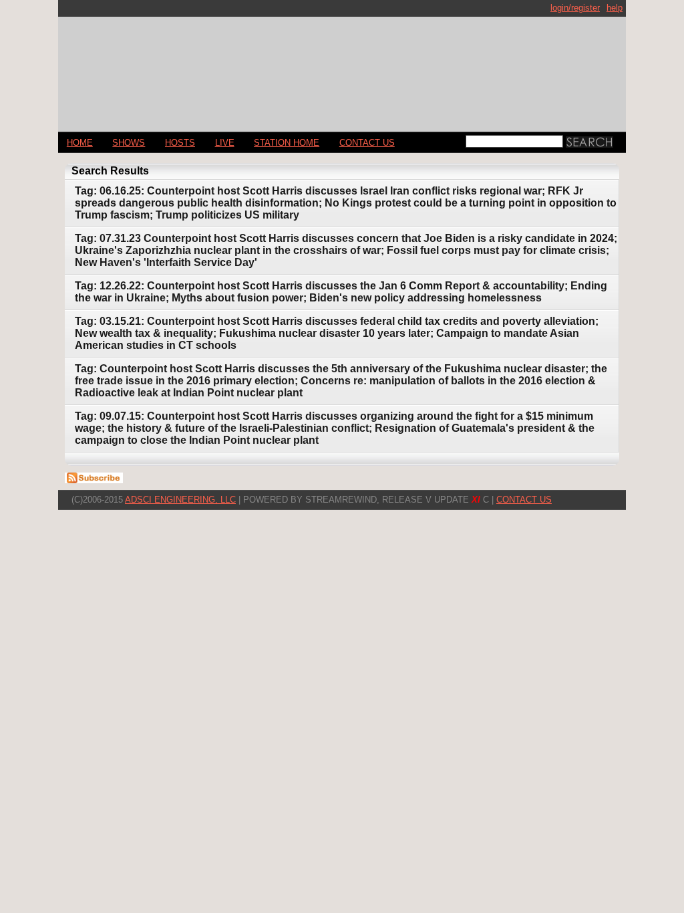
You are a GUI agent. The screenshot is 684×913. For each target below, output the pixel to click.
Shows (128, 143)
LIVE (224, 143)
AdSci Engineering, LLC (180, 500)
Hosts (180, 143)
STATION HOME (286, 143)
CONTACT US (367, 143)
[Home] (342, 68)
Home (80, 143)
